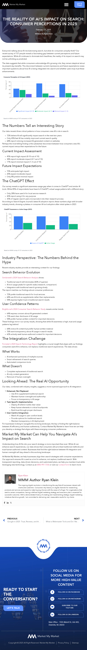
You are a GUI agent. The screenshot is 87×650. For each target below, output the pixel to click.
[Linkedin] (8, 503)
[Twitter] (11, 503)
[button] (66, 4)
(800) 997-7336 (43, 465)
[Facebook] (5, 503)
